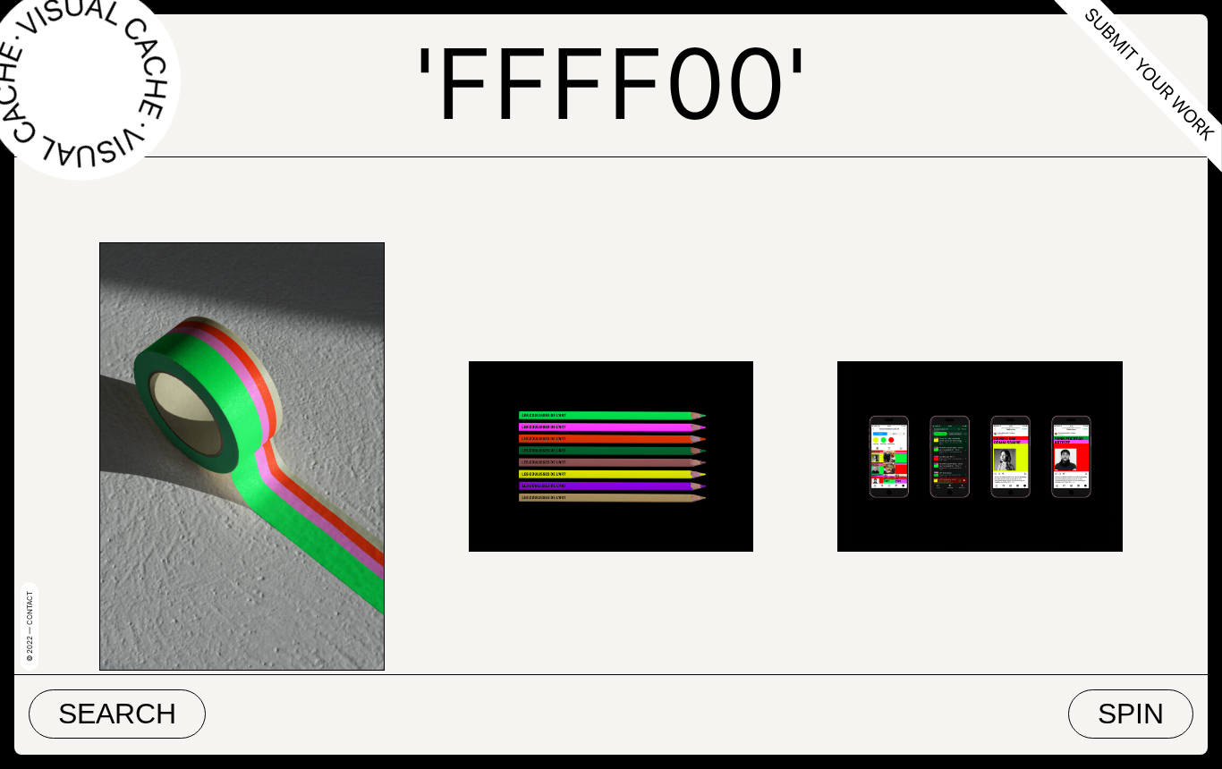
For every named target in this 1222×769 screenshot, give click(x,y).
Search (117, 713)
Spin (1131, 713)
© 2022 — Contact (29, 626)
